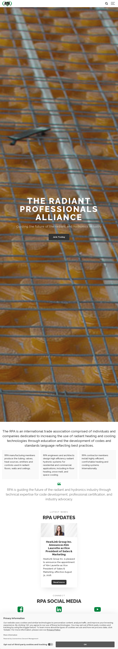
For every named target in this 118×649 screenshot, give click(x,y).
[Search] (106, 3)
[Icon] (20, 610)
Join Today (59, 237)
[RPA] (7, 3)
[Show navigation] (113, 3)
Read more (59, 582)
